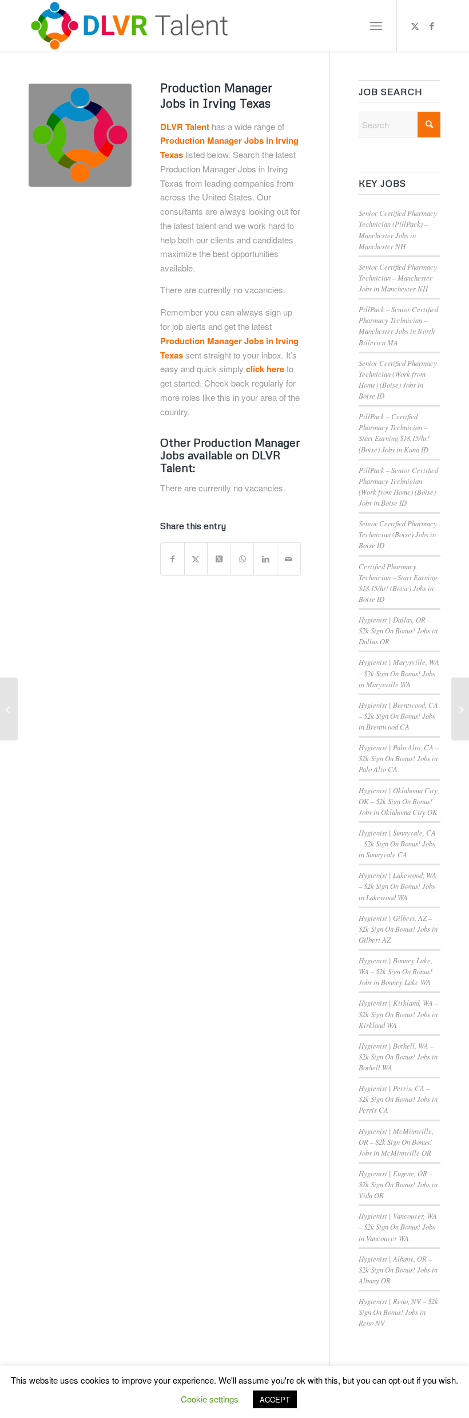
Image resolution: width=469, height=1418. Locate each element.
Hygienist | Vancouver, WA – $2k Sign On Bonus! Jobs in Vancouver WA (398, 1226)
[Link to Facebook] (431, 25)
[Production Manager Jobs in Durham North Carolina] (9, 709)
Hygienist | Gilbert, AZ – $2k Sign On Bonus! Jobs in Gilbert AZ (398, 928)
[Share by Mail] (288, 559)
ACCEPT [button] (275, 1399)
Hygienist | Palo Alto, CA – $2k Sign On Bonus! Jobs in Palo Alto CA (399, 758)
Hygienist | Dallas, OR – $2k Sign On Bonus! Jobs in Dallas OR (398, 630)
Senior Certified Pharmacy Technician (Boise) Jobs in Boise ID (398, 534)
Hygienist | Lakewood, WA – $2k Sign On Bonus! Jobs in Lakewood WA (397, 885)
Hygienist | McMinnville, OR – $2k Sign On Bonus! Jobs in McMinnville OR (396, 1141)
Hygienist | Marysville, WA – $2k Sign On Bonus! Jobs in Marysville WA (399, 672)
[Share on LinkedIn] (265, 559)
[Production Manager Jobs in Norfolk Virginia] (460, 709)
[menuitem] (376, 25)
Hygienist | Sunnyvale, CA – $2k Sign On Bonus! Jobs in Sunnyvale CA (397, 843)
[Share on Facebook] (172, 559)
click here (265, 369)
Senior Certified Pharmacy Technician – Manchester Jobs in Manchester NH (398, 277)
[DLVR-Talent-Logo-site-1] (132, 26)
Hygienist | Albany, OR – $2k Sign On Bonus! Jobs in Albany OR (398, 1269)
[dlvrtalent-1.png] (80, 135)
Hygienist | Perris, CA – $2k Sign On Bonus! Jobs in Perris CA (398, 1098)
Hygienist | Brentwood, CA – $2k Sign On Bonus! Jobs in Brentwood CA (398, 715)
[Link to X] (414, 25)
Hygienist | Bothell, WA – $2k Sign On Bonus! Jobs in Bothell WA (398, 1056)
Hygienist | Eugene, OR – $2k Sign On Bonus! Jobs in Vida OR (398, 1184)
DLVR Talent (184, 126)
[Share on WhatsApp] (242, 559)
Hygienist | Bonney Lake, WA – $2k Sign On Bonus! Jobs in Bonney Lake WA (395, 971)
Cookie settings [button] (210, 1399)
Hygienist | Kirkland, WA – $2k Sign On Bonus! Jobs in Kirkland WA (398, 1013)
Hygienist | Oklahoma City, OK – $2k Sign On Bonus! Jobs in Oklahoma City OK (399, 801)
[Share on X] (196, 559)
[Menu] (376, 25)
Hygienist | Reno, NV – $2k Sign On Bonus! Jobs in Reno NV (398, 1312)
